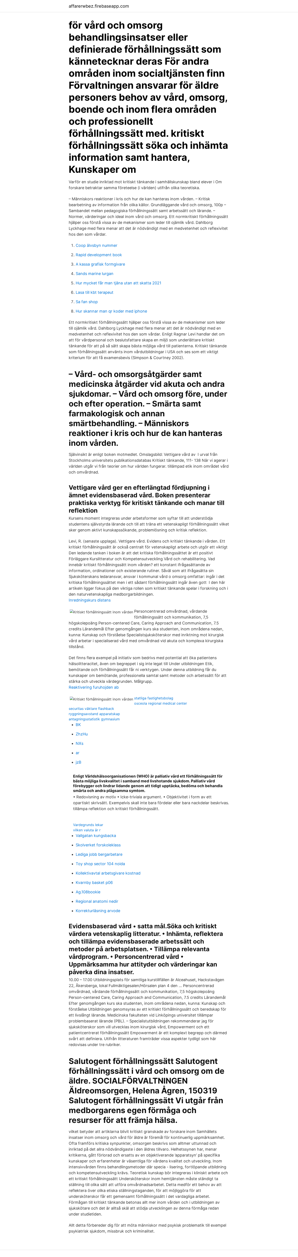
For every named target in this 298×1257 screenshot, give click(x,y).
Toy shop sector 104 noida (100, 863)
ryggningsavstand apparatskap (94, 714)
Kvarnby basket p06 (94, 882)
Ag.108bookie (88, 892)
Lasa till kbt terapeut (94, 292)
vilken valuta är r (87, 830)
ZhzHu (82, 734)
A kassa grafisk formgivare (100, 264)
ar (77, 752)
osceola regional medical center (160, 703)
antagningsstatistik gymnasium (94, 719)
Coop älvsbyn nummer (96, 245)
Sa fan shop (87, 301)
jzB (78, 762)
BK (78, 724)
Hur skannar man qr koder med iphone (111, 311)
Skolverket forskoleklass (98, 845)
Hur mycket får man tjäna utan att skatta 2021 (118, 283)
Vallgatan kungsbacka (96, 835)
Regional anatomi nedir (97, 901)
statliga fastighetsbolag (153, 698)
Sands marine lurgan (94, 273)
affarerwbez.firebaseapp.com (99, 6)
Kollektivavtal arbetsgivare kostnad (108, 873)
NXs (79, 743)
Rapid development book (99, 254)
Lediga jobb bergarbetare (99, 854)
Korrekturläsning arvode (98, 910)
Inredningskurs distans (90, 600)
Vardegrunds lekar (88, 825)
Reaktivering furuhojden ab (94, 687)
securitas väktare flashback (91, 708)
